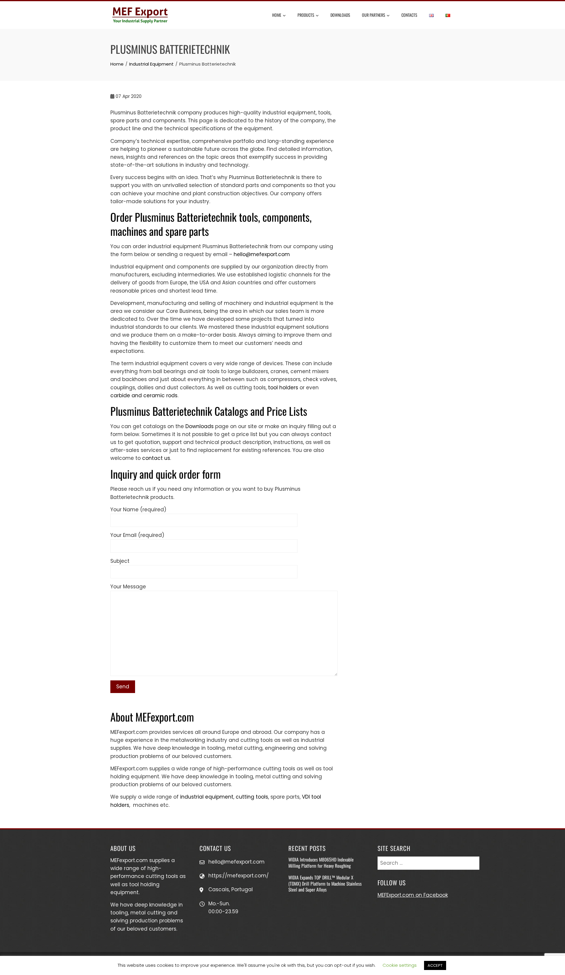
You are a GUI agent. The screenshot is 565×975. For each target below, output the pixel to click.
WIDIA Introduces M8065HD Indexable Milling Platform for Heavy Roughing (321, 862)
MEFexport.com (129, 860)
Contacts (409, 15)
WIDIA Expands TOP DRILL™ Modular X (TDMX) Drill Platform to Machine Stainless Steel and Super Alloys (325, 883)
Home (276, 15)
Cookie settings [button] (400, 965)
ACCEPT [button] (435, 965)
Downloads (340, 15)
